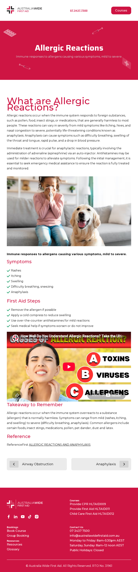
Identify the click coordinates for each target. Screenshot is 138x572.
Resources (14, 544)
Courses (121, 10)
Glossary (13, 549)
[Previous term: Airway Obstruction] (14, 464)
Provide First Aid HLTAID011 (90, 509)
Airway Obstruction (37, 464)
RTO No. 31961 (102, 566)
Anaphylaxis (106, 464)
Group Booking (18, 535)
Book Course (16, 531)
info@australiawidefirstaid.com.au (94, 535)
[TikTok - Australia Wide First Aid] (30, 517)
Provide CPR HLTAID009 (88, 504)
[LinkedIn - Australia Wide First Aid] (16, 517)
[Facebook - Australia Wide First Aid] (9, 517)
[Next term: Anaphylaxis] (123, 464)
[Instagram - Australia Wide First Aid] (37, 517)
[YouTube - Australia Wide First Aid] (23, 517)
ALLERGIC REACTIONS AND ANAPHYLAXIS (60, 444)
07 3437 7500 (80, 531)
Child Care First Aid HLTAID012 (92, 513)
